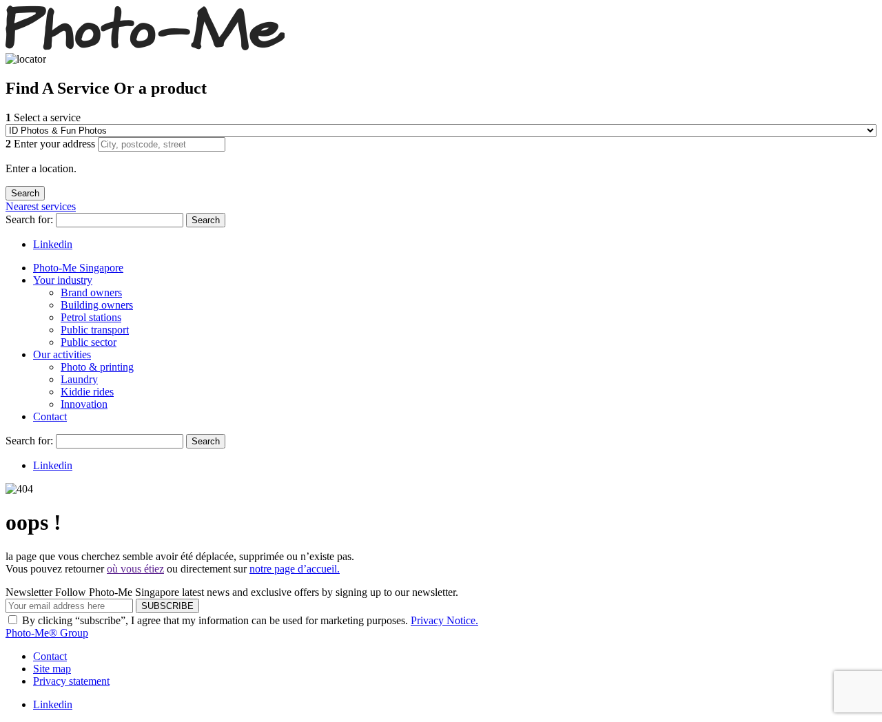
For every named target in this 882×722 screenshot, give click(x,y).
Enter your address (52, 143)
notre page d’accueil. (294, 569)
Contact (50, 416)
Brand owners (91, 292)
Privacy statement (71, 681)
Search (206, 220)
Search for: (31, 219)
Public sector (88, 342)
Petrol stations (91, 317)
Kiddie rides (87, 392)
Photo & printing (97, 367)
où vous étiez (135, 569)
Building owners (97, 305)
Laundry (79, 379)
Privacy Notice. (444, 620)
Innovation (84, 404)
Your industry (62, 280)
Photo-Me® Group (47, 633)
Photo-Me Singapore (78, 268)
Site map (52, 668)
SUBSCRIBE (167, 606)
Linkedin (52, 244)
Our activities (62, 354)
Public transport (95, 330)
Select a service (43, 117)
